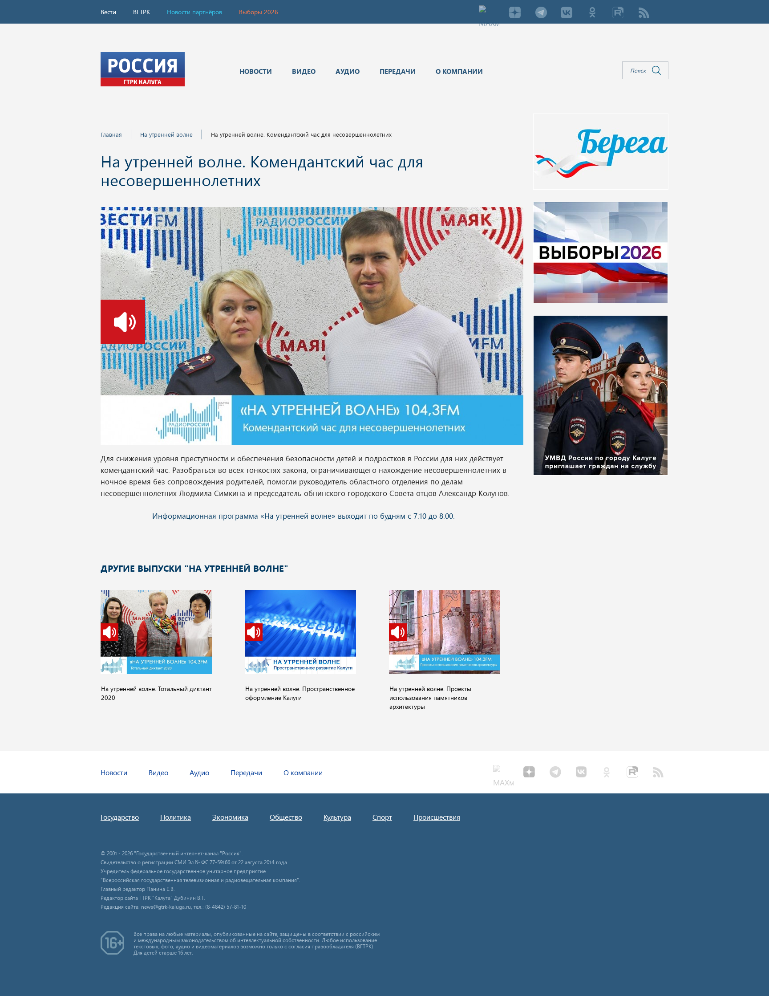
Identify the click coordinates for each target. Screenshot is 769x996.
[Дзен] (515, 13)
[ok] (592, 13)
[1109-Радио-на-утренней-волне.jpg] (312, 328)
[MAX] (489, 13)
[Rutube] (618, 13)
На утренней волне (166, 134)
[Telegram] (540, 13)
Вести (108, 12)
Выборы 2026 (258, 12)
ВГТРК (141, 12)
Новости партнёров (194, 12)
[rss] (644, 13)
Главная (111, 134)
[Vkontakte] (566, 13)
